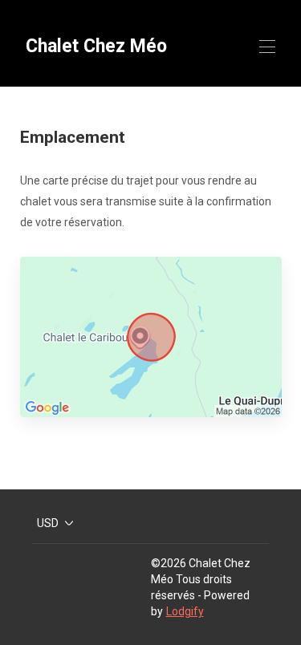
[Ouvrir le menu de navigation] (267, 46)
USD (48, 523)
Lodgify (185, 611)
